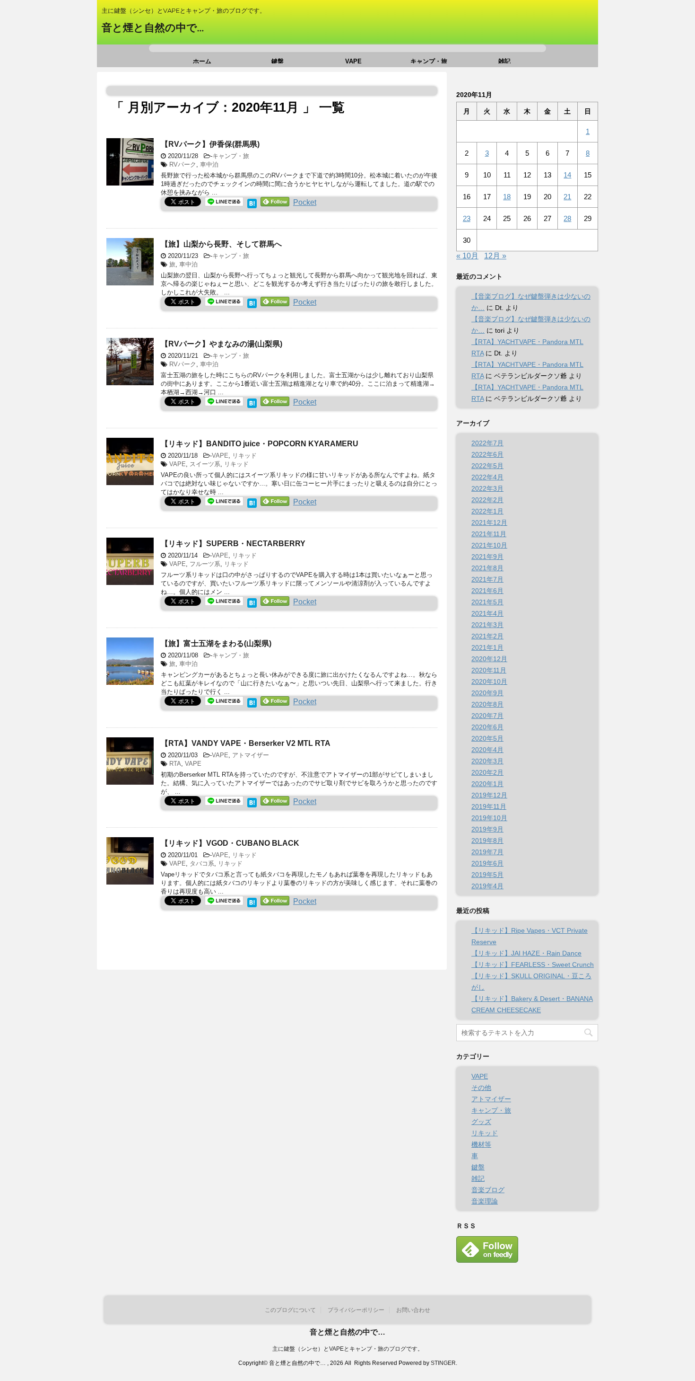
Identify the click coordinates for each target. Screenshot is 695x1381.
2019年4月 (487, 886)
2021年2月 (487, 636)
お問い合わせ (413, 1310)
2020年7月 (487, 715)
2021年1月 (487, 647)
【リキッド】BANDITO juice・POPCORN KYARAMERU (259, 444)
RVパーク (182, 164)
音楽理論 (484, 1201)
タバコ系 (202, 863)
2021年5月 (487, 602)
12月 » (495, 256)
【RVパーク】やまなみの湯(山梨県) (221, 344)
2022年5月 (487, 465)
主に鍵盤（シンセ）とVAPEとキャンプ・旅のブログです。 (347, 1349)
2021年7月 (487, 579)
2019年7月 (487, 852)
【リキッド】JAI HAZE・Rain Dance (526, 953)
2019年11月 (488, 806)
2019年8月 (487, 840)
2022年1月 (487, 511)
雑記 (504, 60)
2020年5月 (487, 738)
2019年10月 (489, 818)
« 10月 (467, 256)
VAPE (353, 60)
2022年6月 (487, 454)
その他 (481, 1087)
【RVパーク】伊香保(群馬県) (210, 144)
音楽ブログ (487, 1190)
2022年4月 (487, 477)
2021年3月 (487, 625)
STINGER (443, 1363)
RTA (175, 763)
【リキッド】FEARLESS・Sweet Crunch (532, 964)
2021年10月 (489, 545)
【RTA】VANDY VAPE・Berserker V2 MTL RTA (245, 743)
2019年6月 (487, 863)
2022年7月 (487, 443)
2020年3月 (487, 761)
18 (507, 197)
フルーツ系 (205, 563)
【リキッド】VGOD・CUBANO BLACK (230, 843)
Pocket (304, 202)
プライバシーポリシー (356, 1310)
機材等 (481, 1144)
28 (567, 218)
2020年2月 (487, 772)
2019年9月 (487, 829)
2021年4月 (487, 613)
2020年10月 (489, 681)
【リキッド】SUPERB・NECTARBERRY (233, 544)
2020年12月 (489, 659)
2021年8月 (487, 568)
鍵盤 (277, 60)
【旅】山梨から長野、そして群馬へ (221, 244)
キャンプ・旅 (428, 60)
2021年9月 (487, 556)
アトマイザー (250, 755)
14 (567, 175)
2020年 (142, 90)
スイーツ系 (205, 464)
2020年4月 (487, 749)
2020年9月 (487, 693)
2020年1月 (487, 784)
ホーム (202, 60)
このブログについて (290, 1310)
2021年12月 (489, 522)
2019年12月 (489, 795)
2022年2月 (487, 500)
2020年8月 (487, 704)
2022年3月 (487, 488)
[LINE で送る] (224, 201)
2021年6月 (487, 590)
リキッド (244, 455)
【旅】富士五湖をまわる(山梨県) (216, 643)
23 (466, 218)
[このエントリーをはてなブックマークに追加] (252, 202)
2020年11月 (488, 670)
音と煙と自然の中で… (153, 27)
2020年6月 (487, 727)
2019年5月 (487, 874)
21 (567, 197)
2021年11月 (488, 534)
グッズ (481, 1121)
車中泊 (209, 164)
